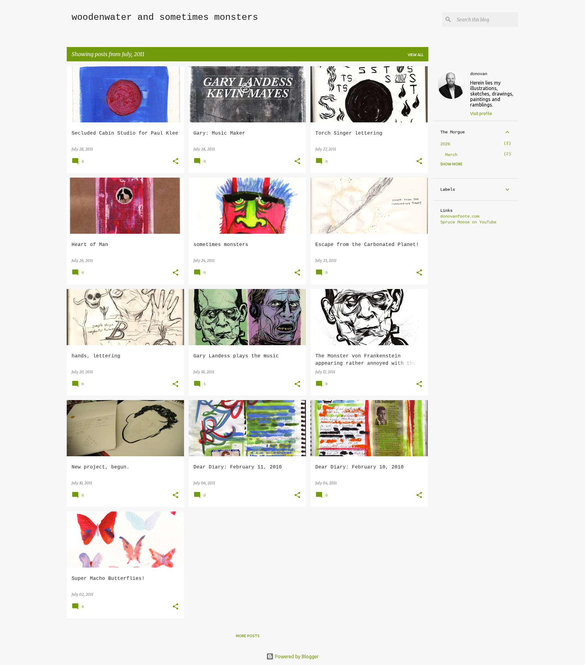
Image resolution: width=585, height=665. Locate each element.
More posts (248, 636)
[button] (175, 161)
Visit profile (481, 113)
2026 (445, 144)
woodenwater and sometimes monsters (165, 17)
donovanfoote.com (459, 216)
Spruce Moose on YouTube (468, 222)
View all (416, 55)
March (451, 154)
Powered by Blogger (296, 656)
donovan (478, 73)
